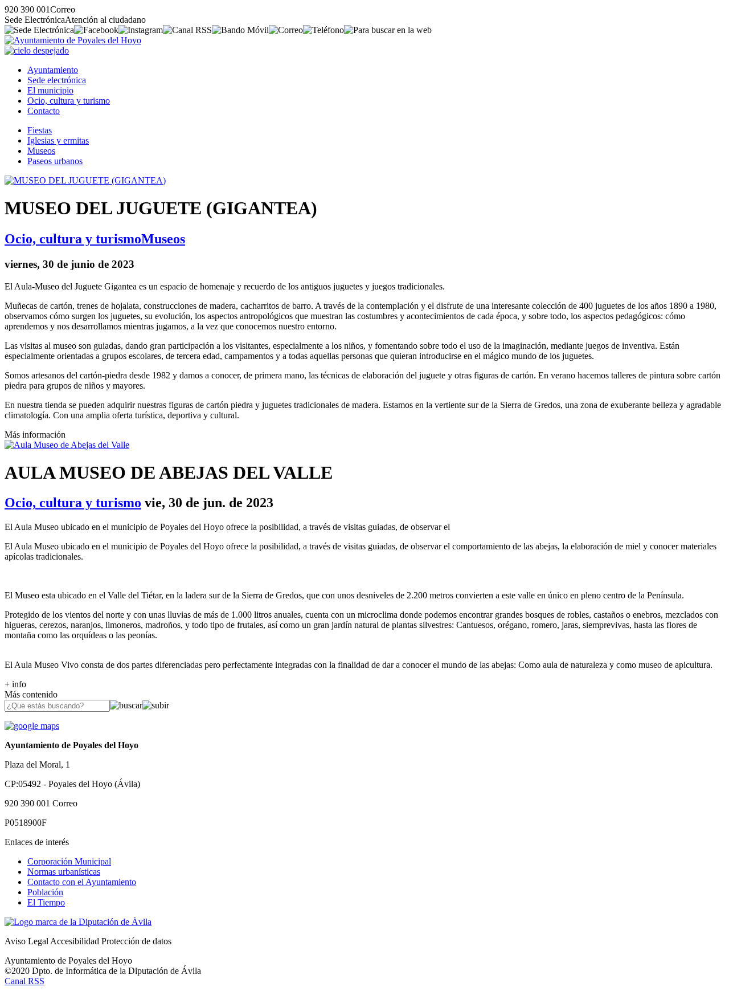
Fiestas (39, 130)
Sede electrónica (56, 80)
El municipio (50, 90)
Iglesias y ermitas (58, 140)
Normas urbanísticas (63, 871)
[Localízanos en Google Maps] (32, 726)
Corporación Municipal (69, 861)
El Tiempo (46, 902)
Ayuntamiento (52, 70)
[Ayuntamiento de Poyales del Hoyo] (73, 40)
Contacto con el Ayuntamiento (81, 882)
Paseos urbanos (55, 161)
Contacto (43, 111)
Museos (41, 151)
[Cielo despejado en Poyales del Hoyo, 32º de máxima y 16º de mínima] (37, 50)
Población (45, 892)
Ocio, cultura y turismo (68, 100)
